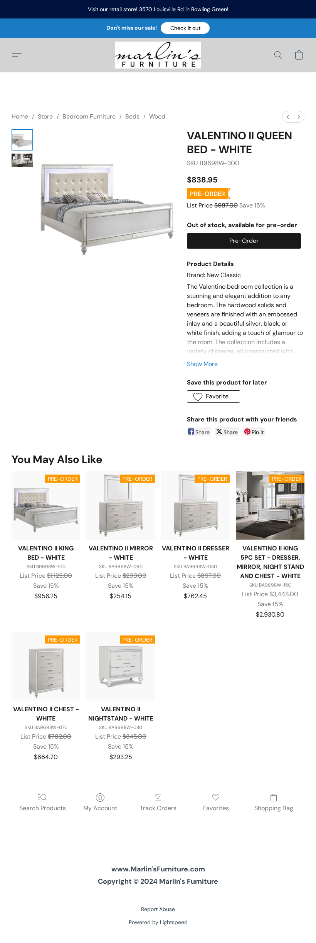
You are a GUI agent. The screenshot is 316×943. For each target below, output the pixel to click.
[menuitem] (287, 116)
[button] (185, 28)
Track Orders (158, 808)
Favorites (216, 808)
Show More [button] (202, 364)
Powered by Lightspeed (158, 922)
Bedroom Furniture (89, 116)
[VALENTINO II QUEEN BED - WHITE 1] (22, 160)
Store (45, 116)
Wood (157, 116)
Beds (132, 116)
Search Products (42, 808)
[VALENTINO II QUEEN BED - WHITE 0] (22, 139)
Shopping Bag (273, 808)
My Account (100, 808)
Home (20, 116)
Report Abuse (158, 909)
